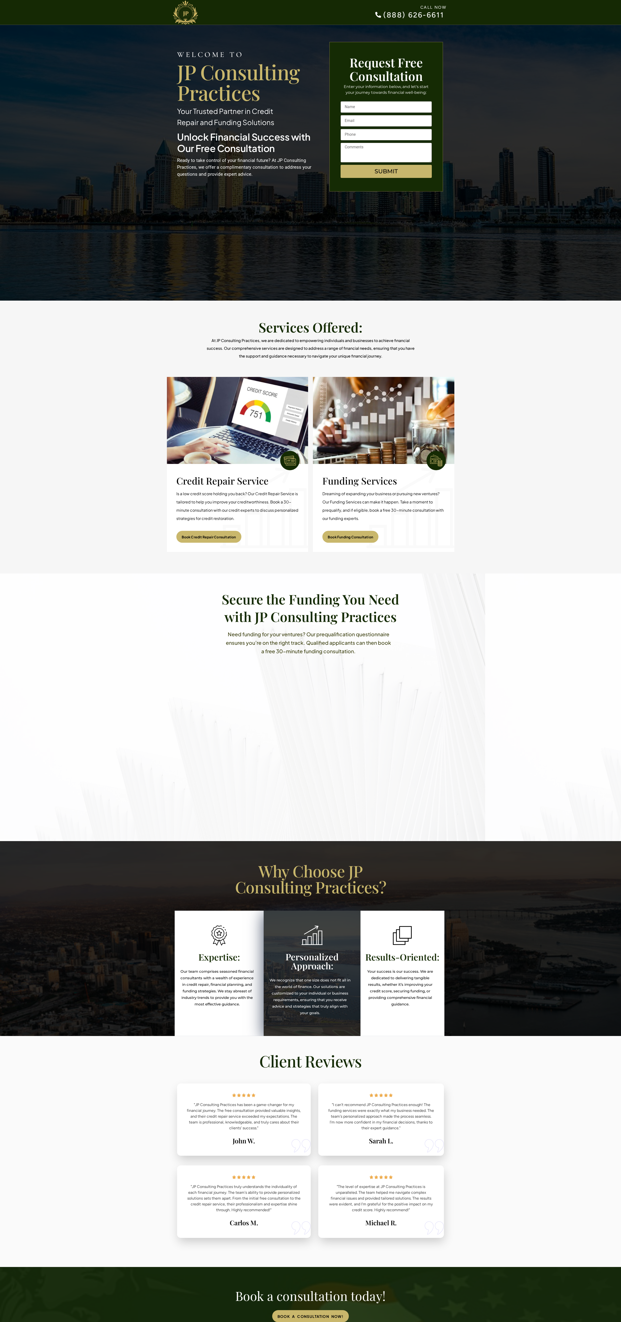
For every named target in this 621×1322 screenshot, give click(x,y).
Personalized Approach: (312, 961)
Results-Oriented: (402, 957)
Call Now (433, 7)
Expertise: (219, 957)
